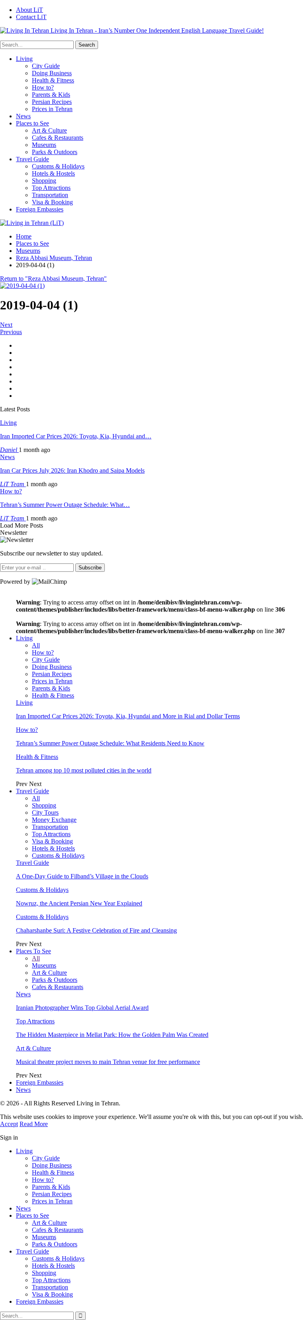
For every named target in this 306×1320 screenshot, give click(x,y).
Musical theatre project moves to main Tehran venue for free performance (108, 1061)
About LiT (29, 9)
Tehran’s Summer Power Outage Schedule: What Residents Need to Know (110, 743)
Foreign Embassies (39, 209)
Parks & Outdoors (54, 152)
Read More (34, 1124)
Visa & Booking (52, 202)
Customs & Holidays (58, 166)
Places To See (33, 951)
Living (24, 58)
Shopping (44, 180)
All (36, 645)
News (23, 116)
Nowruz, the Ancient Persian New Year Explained (79, 903)
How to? (43, 87)
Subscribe (90, 568)
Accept (9, 1124)
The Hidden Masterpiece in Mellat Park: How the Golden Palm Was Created (112, 1034)
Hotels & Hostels (53, 173)
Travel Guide (32, 159)
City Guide (46, 66)
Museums (44, 144)
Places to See (32, 123)
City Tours (45, 812)
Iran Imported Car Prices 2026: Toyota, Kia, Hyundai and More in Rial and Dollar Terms (128, 716)
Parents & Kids (51, 94)
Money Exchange (54, 819)
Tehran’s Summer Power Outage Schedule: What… (65, 504)
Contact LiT (31, 17)
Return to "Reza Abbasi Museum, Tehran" (53, 278)
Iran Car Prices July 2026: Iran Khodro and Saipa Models (72, 470)
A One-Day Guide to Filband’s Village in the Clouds (82, 876)
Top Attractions (51, 187)
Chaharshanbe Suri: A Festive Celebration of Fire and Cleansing (96, 930)
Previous (11, 332)
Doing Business (52, 73)
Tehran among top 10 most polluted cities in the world (83, 770)
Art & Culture (49, 130)
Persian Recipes (52, 101)
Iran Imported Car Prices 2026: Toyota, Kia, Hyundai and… (75, 436)
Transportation (50, 195)
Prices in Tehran (52, 109)
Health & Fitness (53, 80)
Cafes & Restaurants (57, 137)
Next (6, 324)
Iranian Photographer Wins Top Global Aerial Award (82, 1007)
